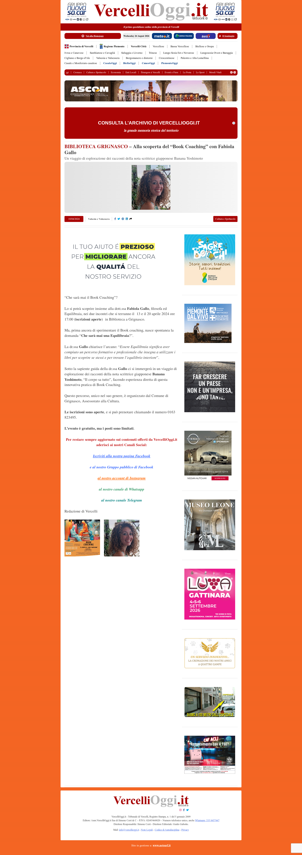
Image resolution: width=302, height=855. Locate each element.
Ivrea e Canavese (74, 52)
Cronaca (77, 72)
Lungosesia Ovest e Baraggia (216, 52)
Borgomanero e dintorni (139, 58)
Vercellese (158, 46)
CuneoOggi (148, 63)
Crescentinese (166, 58)
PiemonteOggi (169, 63)
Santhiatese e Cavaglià (102, 52)
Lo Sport (200, 72)
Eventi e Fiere (171, 72)
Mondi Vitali (215, 72)
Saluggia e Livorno (132, 52)
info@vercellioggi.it (129, 829)
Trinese (153, 52)
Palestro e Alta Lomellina (195, 58)
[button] (231, 72)
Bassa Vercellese (180, 46)
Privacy (185, 829)
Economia (116, 72)
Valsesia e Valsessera (108, 58)
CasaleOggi (110, 63)
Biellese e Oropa (204, 46)
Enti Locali (131, 72)
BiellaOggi (129, 63)
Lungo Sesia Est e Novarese (178, 52)
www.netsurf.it (162, 845)
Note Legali (147, 829)
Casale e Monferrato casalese (80, 63)
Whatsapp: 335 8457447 (207, 820)
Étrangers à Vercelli (150, 72)
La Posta (187, 72)
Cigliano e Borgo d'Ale (77, 58)
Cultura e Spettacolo (96, 72)
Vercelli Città (138, 46)
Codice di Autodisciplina (167, 829)
